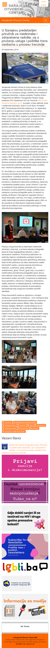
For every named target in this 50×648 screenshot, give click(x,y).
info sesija (8, 422)
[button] (19, 351)
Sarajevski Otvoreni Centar (16, 20)
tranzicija (35, 428)
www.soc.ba (30, 644)
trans (31, 425)
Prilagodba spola (10, 425)
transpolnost (41, 425)
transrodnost (24, 428)
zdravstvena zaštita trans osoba (15, 431)
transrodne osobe (10, 428)
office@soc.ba (20, 644)
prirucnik (22, 425)
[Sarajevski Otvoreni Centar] (21, 8)
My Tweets (25, 626)
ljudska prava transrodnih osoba (25, 422)
